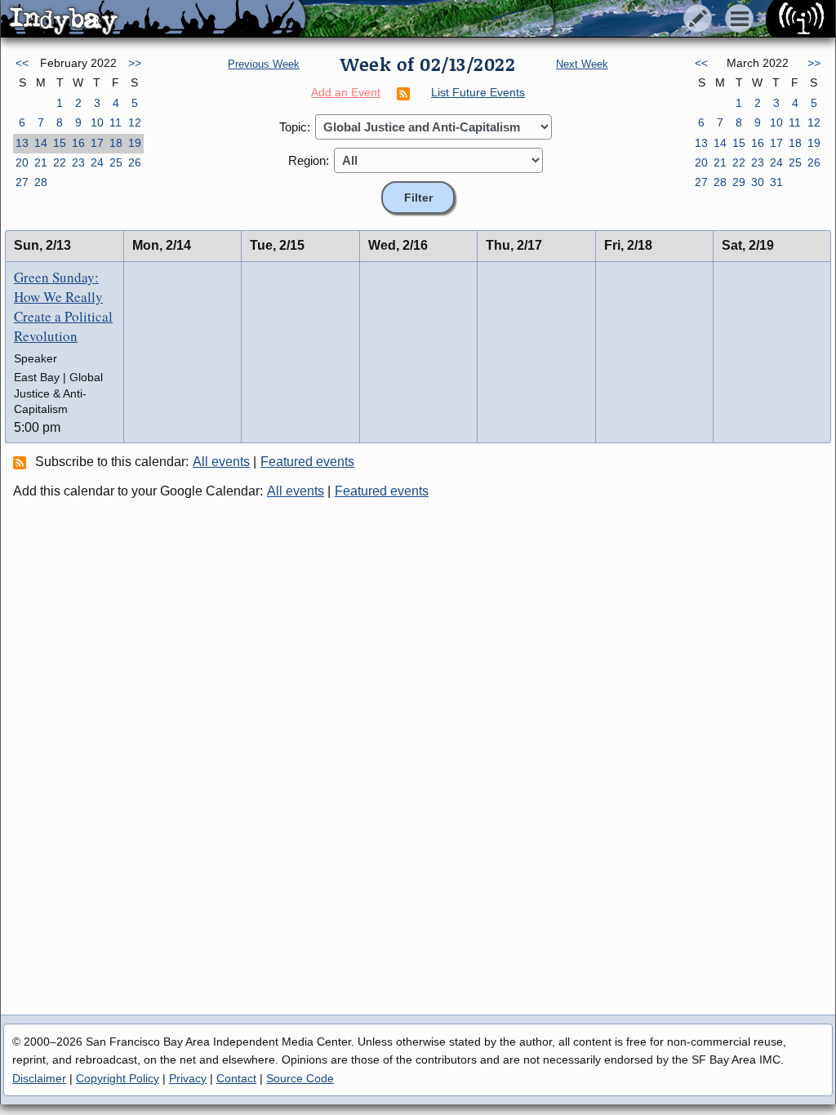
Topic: (294, 127)
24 (97, 162)
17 (97, 142)
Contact (236, 1078)
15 (59, 142)
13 (22, 142)
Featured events (307, 462)
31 (776, 182)
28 (40, 182)
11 (115, 122)
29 (738, 182)
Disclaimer (39, 1078)
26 (134, 162)
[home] (153, 19)
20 (22, 162)
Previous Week (264, 64)
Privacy (188, 1078)
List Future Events (478, 92)
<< (22, 62)
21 (40, 162)
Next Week (582, 64)
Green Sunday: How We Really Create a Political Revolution (63, 306)
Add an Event (345, 92)
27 (22, 182)
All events (221, 462)
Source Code (300, 1078)
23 (78, 162)
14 (40, 142)
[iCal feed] (22, 462)
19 (134, 142)
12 (134, 122)
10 (97, 122)
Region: (308, 160)
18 (115, 142)
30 (757, 182)
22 (59, 162)
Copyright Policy (117, 1078)
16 (78, 142)
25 (115, 162)
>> (134, 62)
